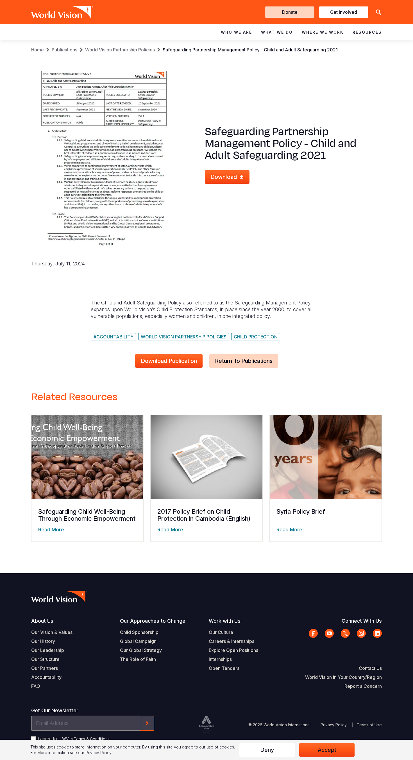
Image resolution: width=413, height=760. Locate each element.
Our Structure (45, 659)
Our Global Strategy (141, 650)
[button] (378, 12)
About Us (42, 621)
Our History (43, 641)
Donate (290, 12)
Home (37, 50)
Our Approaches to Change (152, 621)
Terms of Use (369, 724)
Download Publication (169, 361)
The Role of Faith (138, 659)
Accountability (113, 337)
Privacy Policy (334, 724)
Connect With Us (362, 621)
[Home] (54, 12)
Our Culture (221, 632)
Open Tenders (224, 668)
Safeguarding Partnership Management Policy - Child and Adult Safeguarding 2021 (250, 50)
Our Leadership (47, 650)
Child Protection (256, 337)
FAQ (35, 686)
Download (223, 177)
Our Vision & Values (51, 632)
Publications (64, 50)
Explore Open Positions (233, 650)
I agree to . (74, 738)
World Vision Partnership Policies (120, 50)
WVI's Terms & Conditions (86, 738)
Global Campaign (138, 641)
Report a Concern (363, 686)
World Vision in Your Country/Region (343, 677)
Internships (220, 659)
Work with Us (224, 621)
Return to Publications (244, 361)
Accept (327, 750)
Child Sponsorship (139, 632)
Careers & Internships (231, 641)
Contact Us (370, 668)
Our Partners (44, 668)
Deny (267, 750)
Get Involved (343, 12)
